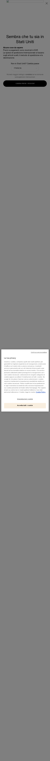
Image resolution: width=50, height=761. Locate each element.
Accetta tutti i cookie (25, 405)
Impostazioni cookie (25, 399)
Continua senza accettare (39, 352)
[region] (25, 380)
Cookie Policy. (41, 392)
